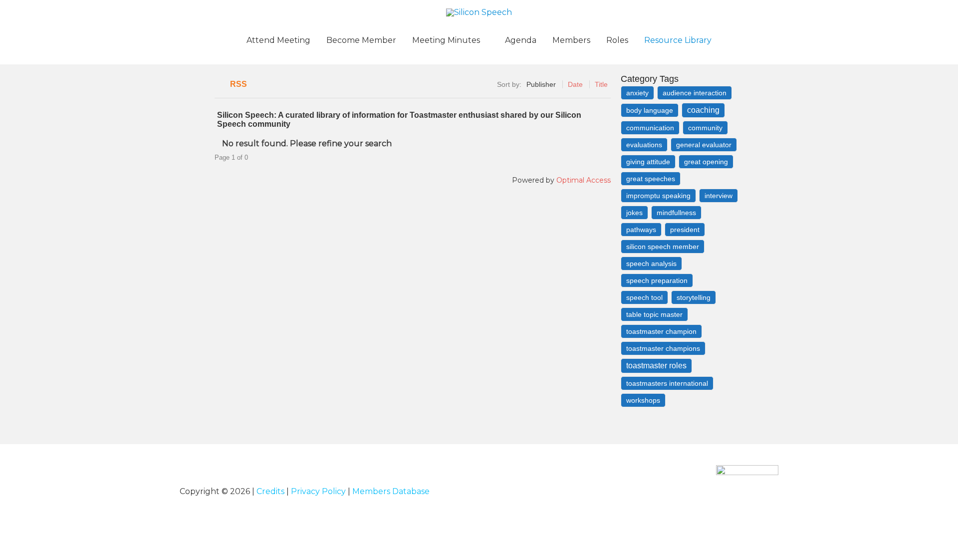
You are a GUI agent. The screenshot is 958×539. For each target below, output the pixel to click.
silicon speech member (662, 247)
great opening (706, 162)
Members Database (391, 491)
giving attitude (648, 162)
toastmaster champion (661, 331)
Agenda (520, 40)
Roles (617, 40)
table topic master (654, 314)
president (685, 230)
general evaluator (703, 145)
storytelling (694, 297)
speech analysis (651, 264)
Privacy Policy (318, 491)
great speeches (650, 179)
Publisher (541, 84)
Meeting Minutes (446, 40)
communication (650, 128)
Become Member (361, 40)
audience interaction (694, 93)
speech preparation (657, 280)
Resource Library (678, 40)
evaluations (644, 145)
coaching (703, 110)
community (705, 128)
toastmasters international (667, 383)
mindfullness (676, 213)
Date (575, 84)
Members (571, 40)
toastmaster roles (656, 365)
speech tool (644, 297)
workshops (643, 400)
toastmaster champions (663, 348)
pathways (641, 230)
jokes (634, 213)
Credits (270, 491)
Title (601, 84)
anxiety (637, 93)
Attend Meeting (278, 40)
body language (649, 110)
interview (718, 196)
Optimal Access (583, 180)
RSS (238, 84)
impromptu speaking (658, 196)
